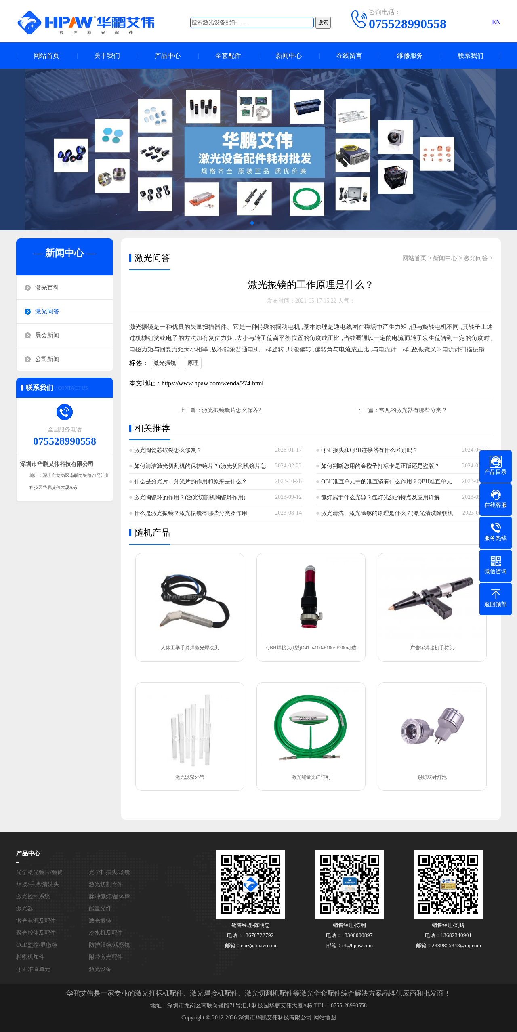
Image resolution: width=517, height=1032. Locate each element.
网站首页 (46, 55)
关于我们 (107, 55)
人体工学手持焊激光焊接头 (190, 648)
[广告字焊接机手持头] (432, 598)
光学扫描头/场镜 (109, 872)
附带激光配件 (106, 957)
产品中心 (168, 55)
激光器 (24, 909)
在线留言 (349, 55)
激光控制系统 (33, 896)
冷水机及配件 (106, 933)
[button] (252, 223)
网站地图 (324, 1018)
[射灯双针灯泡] (432, 727)
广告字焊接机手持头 (432, 648)
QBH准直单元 (33, 969)
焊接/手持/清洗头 (37, 884)
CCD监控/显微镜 (36, 945)
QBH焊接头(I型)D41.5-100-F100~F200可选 (311, 648)
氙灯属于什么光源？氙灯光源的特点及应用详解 (380, 497)
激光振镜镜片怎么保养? (231, 410)
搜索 (323, 22)
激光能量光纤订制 (311, 777)
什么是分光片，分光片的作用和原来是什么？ (190, 482)
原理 (193, 363)
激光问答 (47, 311)
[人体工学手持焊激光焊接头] (190, 598)
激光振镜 (164, 363)
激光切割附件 (106, 884)
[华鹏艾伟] (93, 22)
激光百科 (47, 287)
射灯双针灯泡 (432, 777)
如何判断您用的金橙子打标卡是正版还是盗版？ (380, 466)
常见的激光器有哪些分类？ (413, 410)
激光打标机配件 (159, 993)
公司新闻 (47, 359)
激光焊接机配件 (214, 993)
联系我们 (470, 55)
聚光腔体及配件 (36, 933)
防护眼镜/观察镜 (109, 945)
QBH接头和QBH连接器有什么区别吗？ (369, 450)
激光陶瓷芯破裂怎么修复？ (168, 450)
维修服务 (410, 55)
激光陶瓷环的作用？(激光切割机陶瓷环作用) (190, 497)
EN (496, 22)
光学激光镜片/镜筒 (39, 872)
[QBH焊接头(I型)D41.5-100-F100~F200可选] (311, 598)
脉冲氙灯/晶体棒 (109, 896)
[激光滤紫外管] (190, 727)
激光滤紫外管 (189, 777)
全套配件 (228, 55)
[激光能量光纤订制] (311, 727)
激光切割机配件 (269, 993)
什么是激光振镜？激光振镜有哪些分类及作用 (190, 513)
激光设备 (100, 969)
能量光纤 (100, 909)
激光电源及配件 (36, 921)
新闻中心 (289, 55)
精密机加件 (30, 957)
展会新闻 (47, 335)
